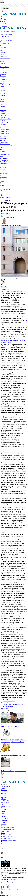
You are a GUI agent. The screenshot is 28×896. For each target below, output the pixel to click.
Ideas (1, 149)
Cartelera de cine (5, 129)
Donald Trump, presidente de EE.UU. (13, 704)
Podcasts (2, 120)
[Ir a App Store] (5, 866)
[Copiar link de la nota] (2, 284)
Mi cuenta (4, 26)
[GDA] (5, 888)
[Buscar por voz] (25, 31)
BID (26, 320)
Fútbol (2, 99)
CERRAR (2, 1)
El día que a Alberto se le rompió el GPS (12, 452)
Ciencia (2, 83)
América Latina (5, 703)
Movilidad (3, 60)
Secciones (4, 19)
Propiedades (3, 56)
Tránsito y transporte (6, 40)
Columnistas (3, 92)
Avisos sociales (4, 142)
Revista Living (4, 160)
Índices (2, 61)
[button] (14, 112)
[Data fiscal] (2, 893)
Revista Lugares (4, 158)
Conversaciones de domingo (8, 146)
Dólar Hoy (3, 52)
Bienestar (2, 81)
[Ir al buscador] (2, 11)
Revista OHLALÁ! (4, 155)
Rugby (2, 101)
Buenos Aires (3, 72)
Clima (1, 42)
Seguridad (3, 74)
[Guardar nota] (2, 280)
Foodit (3, 21)
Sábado (2, 147)
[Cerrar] (25, 29)
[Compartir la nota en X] (4, 287)
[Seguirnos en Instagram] (2, 853)
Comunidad (3, 79)
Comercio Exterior (5, 58)
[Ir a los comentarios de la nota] (4, 280)
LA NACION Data (4, 43)
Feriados (2, 117)
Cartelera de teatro (5, 131)
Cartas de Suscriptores (6, 94)
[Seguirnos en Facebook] (2, 844)
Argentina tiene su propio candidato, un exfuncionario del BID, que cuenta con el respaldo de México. (12, 455)
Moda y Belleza (4, 122)
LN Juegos (3, 110)
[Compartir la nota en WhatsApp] (4, 282)
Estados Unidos (4, 67)
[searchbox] (13, 31)
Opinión (10, 201)
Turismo (2, 112)
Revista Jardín (4, 163)
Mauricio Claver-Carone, (9, 348)
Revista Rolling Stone (6, 162)
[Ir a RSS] (2, 858)
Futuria (2, 51)
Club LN (4, 24)
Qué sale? (2, 128)
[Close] (2, 775)
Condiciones (4, 883)
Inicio (3, 17)
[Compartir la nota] (2, 282)
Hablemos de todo (5, 85)
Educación (3, 76)
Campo (2, 54)
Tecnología (3, 113)
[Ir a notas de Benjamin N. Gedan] (14, 221)
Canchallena (3, 104)
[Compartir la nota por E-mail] (6, 287)
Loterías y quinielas (5, 119)
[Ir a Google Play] (5, 863)
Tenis (1, 103)
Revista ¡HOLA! (4, 156)
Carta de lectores (5, 144)
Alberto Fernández (8, 706)
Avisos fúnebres (4, 140)
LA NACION (4, 201)
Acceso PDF (3, 137)
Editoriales (3, 90)
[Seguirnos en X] (2, 849)
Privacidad (11, 883)
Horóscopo (3, 115)
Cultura (2, 78)
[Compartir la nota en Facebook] (2, 287)
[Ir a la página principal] (14, 15)
